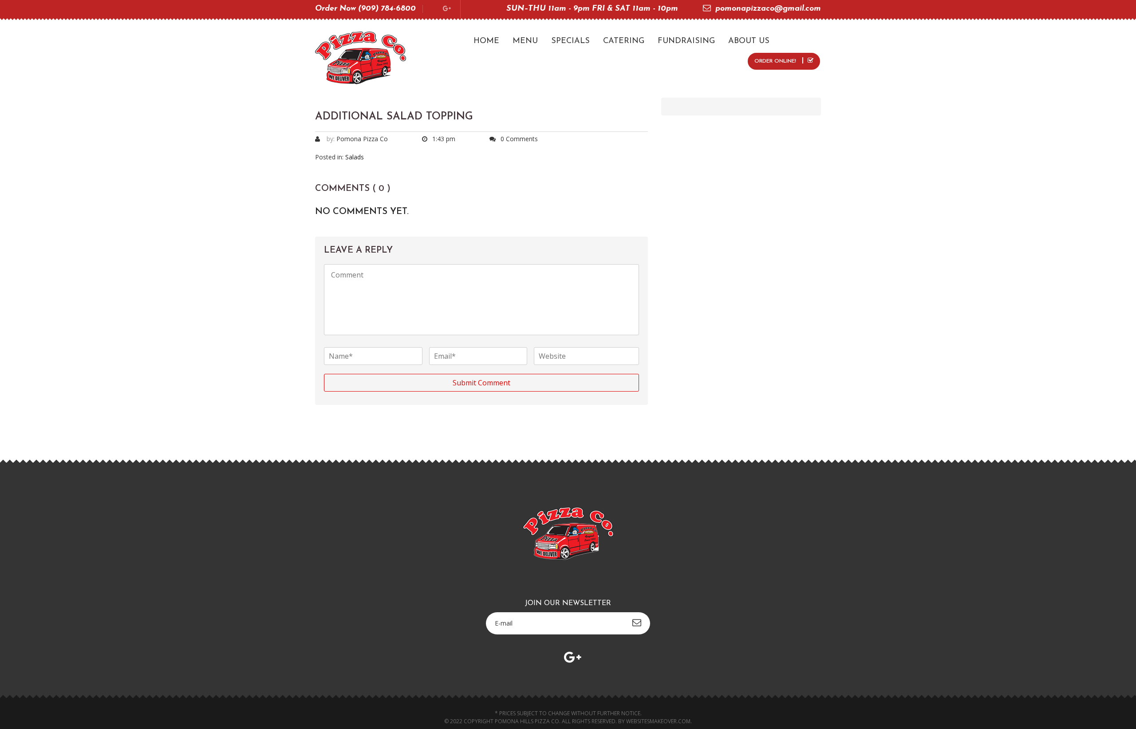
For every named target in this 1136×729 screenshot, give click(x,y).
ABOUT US (748, 41)
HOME (486, 41)
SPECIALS (570, 41)
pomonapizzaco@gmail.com (768, 9)
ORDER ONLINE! (776, 61)
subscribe (636, 622)
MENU (525, 41)
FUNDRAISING (686, 41)
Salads (354, 157)
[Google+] (447, 9)
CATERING (623, 41)
